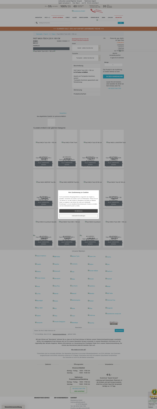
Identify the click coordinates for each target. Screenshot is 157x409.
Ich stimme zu (78, 211)
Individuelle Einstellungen (78, 215)
